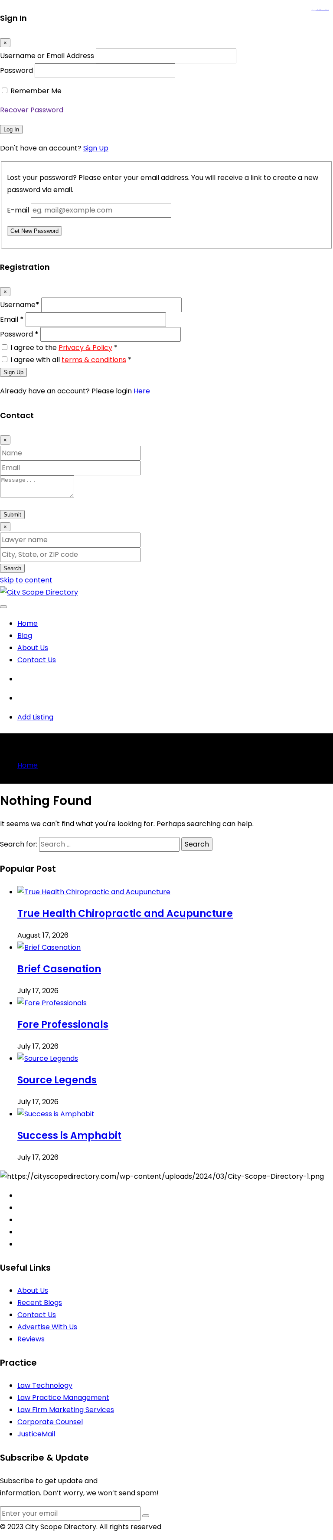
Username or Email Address (47, 56)
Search (12, 568)
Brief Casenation (59, 969)
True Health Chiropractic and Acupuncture (125, 913)
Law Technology (44, 1385)
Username (19, 305)
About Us (32, 648)
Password (16, 70)
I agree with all (70, 360)
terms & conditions (94, 360)
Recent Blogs (39, 1303)
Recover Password (31, 110)
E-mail (18, 210)
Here (142, 391)
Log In (11, 129)
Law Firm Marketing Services (65, 1410)
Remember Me (36, 91)
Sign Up (95, 148)
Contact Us (36, 660)
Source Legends (57, 1080)
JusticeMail (36, 1434)
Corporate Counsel (50, 1422)
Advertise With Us (47, 1327)
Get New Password (34, 231)
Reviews (31, 1339)
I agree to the (64, 348)
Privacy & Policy (85, 348)
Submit (12, 514)
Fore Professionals (62, 1024)
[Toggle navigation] (3, 606)
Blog (24, 636)
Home (27, 623)
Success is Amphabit (69, 1135)
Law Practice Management (63, 1398)
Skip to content (26, 580)
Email (12, 319)
